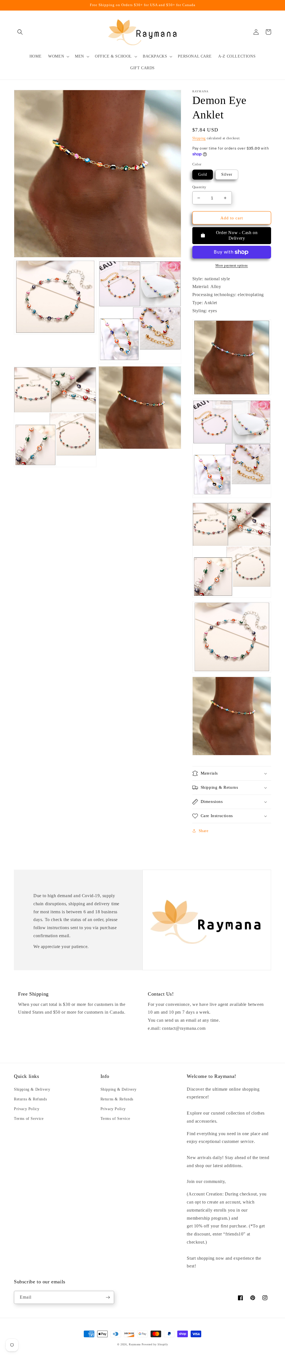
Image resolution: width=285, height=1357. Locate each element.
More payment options (231, 265)
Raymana (135, 1344)
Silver (226, 174)
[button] (20, 32)
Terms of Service (29, 1119)
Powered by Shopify (155, 1344)
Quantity (199, 187)
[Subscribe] (108, 1297)
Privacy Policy (26, 1109)
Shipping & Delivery (32, 1089)
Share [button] (203, 831)
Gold (202, 174)
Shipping (199, 138)
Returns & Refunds (30, 1099)
